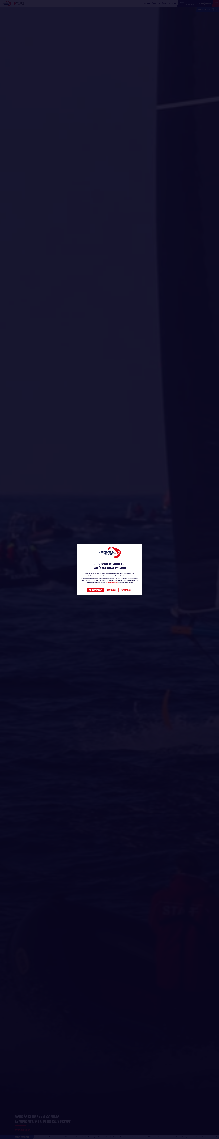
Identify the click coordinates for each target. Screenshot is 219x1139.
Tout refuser (111, 590)
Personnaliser (126, 590)
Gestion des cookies (111, 583)
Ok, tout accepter (95, 590)
